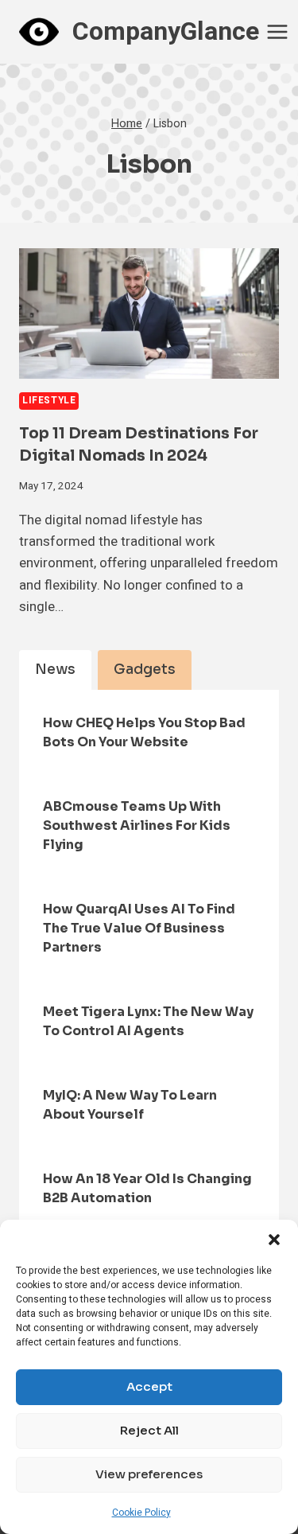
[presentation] (149, 313)
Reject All (149, 1430)
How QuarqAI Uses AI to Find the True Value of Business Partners (139, 928)
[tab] (55, 670)
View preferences (149, 1473)
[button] (274, 1240)
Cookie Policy (141, 1512)
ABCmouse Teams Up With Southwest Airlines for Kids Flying (136, 825)
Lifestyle (48, 400)
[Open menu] (277, 31)
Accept (149, 1386)
